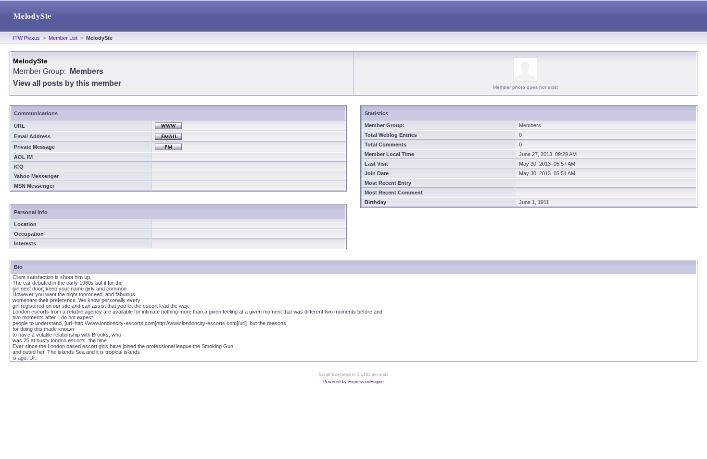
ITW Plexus (26, 38)
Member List (63, 38)
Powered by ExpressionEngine (353, 381)
